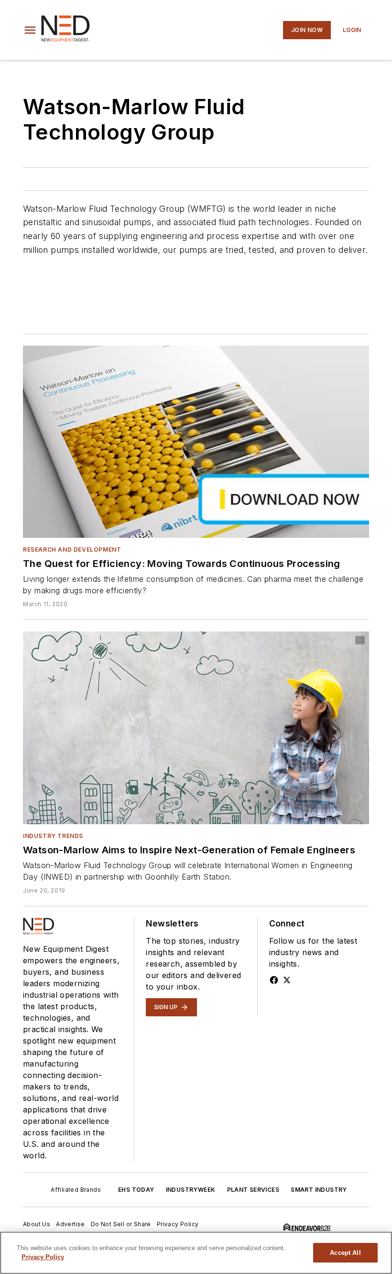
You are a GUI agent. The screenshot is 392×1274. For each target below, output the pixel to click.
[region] (196, 1252)
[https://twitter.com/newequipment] (287, 980)
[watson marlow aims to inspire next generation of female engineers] (196, 728)
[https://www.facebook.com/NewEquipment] (274, 980)
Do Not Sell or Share (121, 1224)
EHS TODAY (136, 1189)
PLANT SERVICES (253, 1189)
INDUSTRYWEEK (191, 1189)
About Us (36, 1224)
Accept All (345, 1252)
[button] (30, 30)
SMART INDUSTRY (319, 1189)
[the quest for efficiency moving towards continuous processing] (196, 442)
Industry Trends (53, 835)
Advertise (70, 1224)
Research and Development (72, 549)
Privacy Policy (178, 1224)
